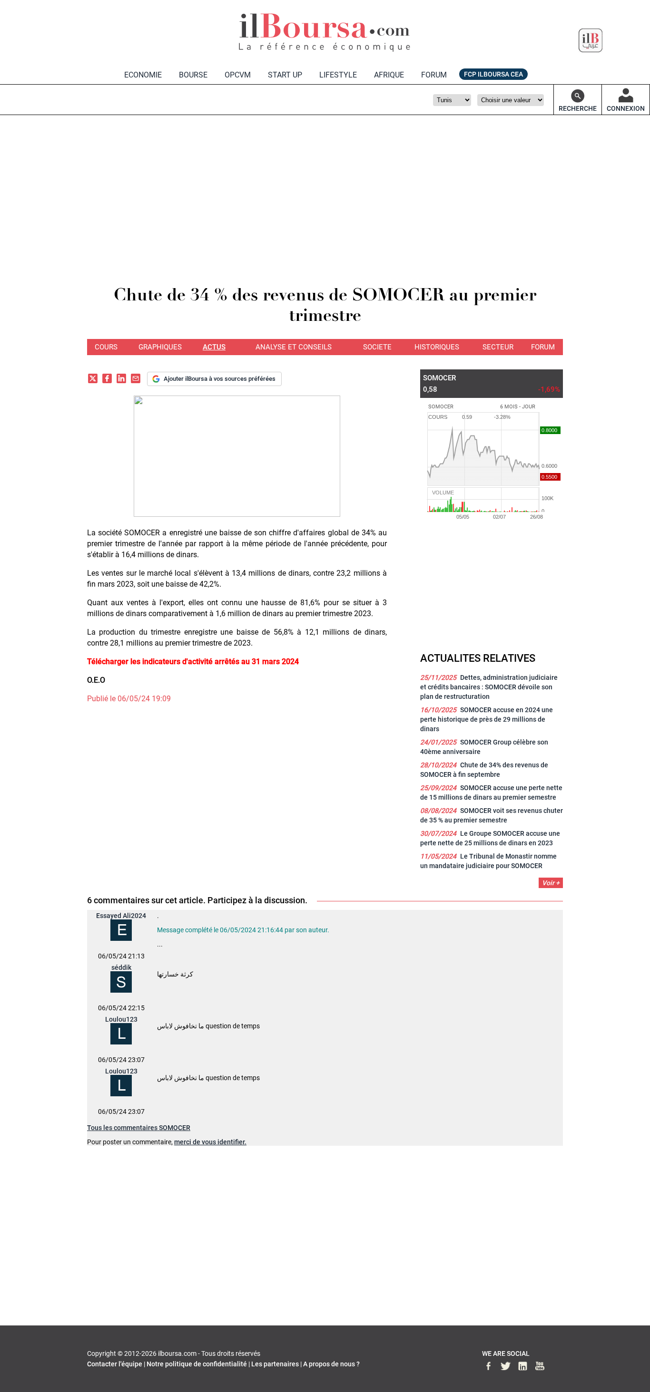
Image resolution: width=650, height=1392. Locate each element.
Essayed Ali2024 (121, 915)
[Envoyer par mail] (135, 380)
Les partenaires (275, 1364)
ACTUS (214, 347)
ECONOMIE (143, 74)
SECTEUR (498, 347)
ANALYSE (294, 347)
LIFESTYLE (338, 74)
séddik (121, 967)
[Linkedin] (121, 380)
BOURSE (193, 74)
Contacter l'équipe (114, 1364)
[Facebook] (107, 380)
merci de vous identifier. (210, 1142)
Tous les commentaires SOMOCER (138, 1127)
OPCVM (238, 74)
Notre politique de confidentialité (197, 1364)
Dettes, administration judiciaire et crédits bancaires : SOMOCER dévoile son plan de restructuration (489, 687)
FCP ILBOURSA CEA (493, 74)
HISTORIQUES (436, 347)
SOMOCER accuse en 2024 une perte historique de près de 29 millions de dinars (486, 719)
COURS (106, 347)
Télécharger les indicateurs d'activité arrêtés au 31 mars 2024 (193, 661)
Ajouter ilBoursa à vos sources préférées (220, 378)
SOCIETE (377, 347)
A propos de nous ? (331, 1364)
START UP (285, 74)
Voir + (551, 883)
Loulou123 (121, 1019)
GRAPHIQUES (160, 347)
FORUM (434, 74)
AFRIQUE (389, 74)
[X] (92, 380)
